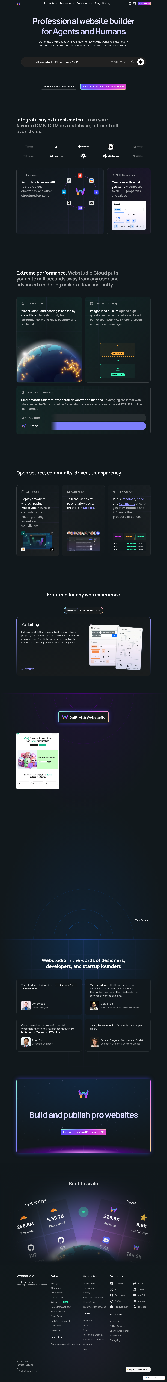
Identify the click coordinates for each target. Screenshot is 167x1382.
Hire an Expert (90, 1302)
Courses (87, 1344)
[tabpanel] (83, 646)
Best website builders (93, 1339)
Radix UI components (61, 1321)
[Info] (83, 1212)
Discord (88, 508)
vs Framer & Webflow (93, 1334)
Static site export (59, 1311)
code (140, 499)
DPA (18, 1367)
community (127, 503)
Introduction (89, 1283)
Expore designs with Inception (65, 1344)
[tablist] (83, 610)
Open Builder (144, 3)
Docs (85, 1325)
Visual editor (57, 1292)
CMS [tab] (98, 610)
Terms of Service (25, 1364)
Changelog (115, 1340)
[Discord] (134, 3)
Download (56, 1330)
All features (27, 668)
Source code (116, 1335)
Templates (88, 1288)
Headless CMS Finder (93, 1297)
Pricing (106, 3)
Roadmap (114, 1321)
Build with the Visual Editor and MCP (103, 86)
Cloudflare (56, 1325)
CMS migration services (94, 1306)
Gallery (86, 1292)
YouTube (87, 1320)
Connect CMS (57, 1297)
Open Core (56, 1316)
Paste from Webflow (61, 1306)
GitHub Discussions (119, 1326)
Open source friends (119, 1330)
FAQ (85, 1348)
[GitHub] (130, 3)
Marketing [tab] (71, 610)
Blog (97, 3)
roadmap (129, 499)
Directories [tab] (86, 610)
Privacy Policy (23, 1361)
